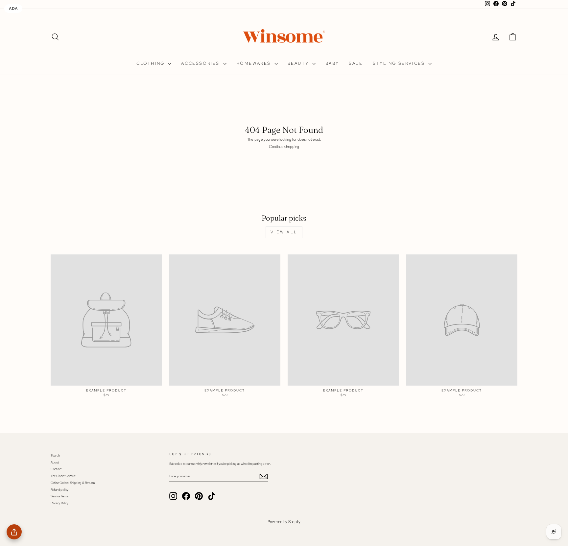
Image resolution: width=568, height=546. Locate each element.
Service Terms (59, 496)
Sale (356, 63)
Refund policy (59, 489)
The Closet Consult (63, 476)
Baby (332, 63)
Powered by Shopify (284, 521)
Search (55, 455)
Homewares (254, 63)
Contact (56, 469)
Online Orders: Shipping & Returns (73, 483)
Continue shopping (284, 146)
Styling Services (400, 63)
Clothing (151, 63)
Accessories (201, 63)
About (55, 462)
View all (284, 232)
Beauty (299, 63)
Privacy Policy (59, 503)
